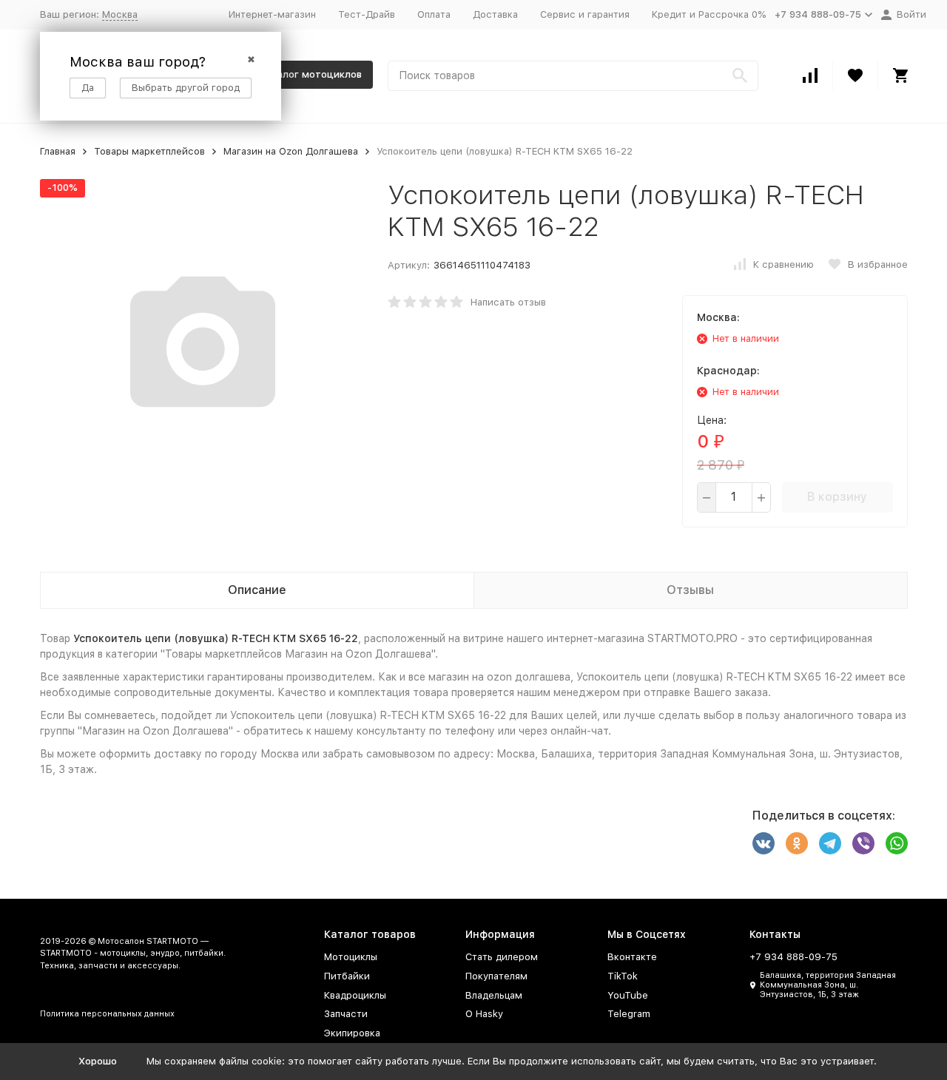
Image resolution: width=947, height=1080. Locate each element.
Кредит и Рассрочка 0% (709, 14)
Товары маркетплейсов (149, 151)
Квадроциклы (355, 995)
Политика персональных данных (107, 1014)
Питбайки (347, 976)
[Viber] (863, 843)
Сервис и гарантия (585, 14)
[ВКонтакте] (763, 843)
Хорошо (97, 1061)
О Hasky (484, 1013)
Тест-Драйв (366, 14)
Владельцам (493, 995)
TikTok (622, 976)
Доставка (495, 14)
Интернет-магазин (272, 14)
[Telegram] (830, 843)
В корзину (837, 497)
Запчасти (346, 1013)
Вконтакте (632, 956)
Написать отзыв (508, 302)
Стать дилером (501, 956)
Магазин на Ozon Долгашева (290, 151)
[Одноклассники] (797, 843)
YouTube (627, 995)
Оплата (434, 14)
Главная (57, 151)
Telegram (628, 1013)
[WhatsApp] (897, 843)
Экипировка (352, 1033)
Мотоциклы (350, 956)
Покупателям (496, 976)
